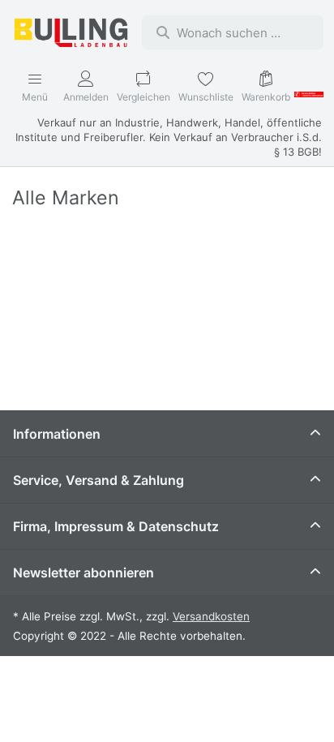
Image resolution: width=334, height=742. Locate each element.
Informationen (57, 434)
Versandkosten (211, 616)
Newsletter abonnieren (83, 572)
